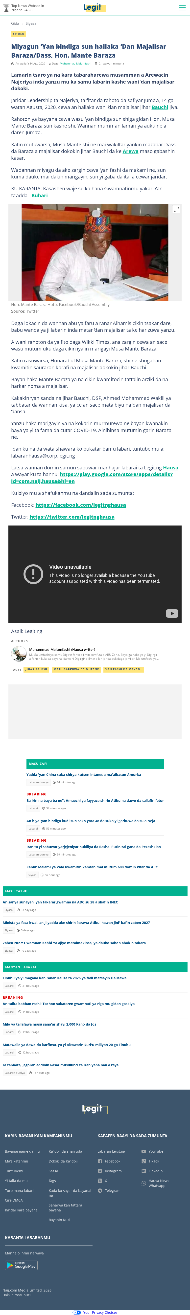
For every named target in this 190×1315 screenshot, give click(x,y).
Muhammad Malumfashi (75, 63)
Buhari (39, 195)
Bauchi (160, 107)
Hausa (170, 467)
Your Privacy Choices (100, 1312)
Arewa (131, 151)
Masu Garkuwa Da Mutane (76, 669)
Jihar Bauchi (36, 669)
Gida (15, 23)
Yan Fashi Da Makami (123, 669)
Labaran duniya (38, 782)
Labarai (33, 808)
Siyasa (31, 23)
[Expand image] (176, 209)
